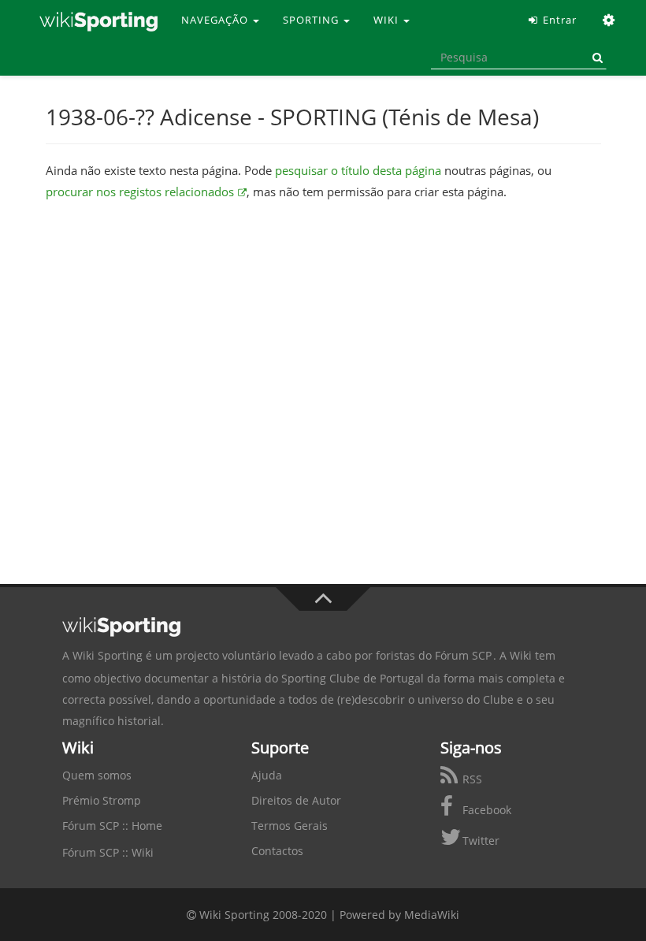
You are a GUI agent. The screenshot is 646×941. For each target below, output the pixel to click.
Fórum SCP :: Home (112, 825)
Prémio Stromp (101, 800)
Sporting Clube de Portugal (352, 678)
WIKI (387, 20)
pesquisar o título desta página (358, 170)
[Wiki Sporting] (98, 19)
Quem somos (97, 775)
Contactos (277, 850)
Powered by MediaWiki (399, 914)
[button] (609, 19)
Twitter (479, 840)
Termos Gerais (289, 825)
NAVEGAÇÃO (216, 20)
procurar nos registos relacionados (140, 191)
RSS (470, 779)
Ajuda (266, 775)
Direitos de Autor (296, 800)
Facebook (485, 809)
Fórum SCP (463, 655)
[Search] (595, 57)
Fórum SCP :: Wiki (108, 852)
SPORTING (312, 20)
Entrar (558, 20)
